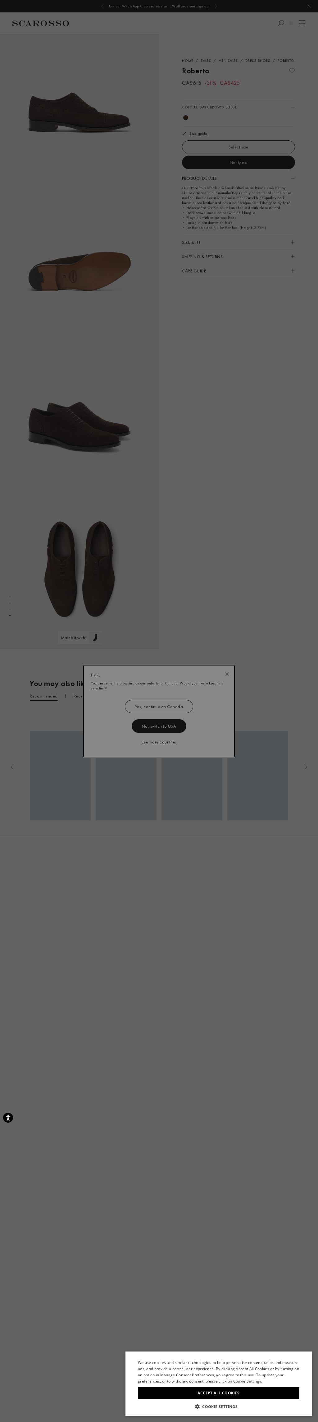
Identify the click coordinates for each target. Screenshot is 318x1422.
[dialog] (159, 711)
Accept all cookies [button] (218, 1393)
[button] (218, 1406)
